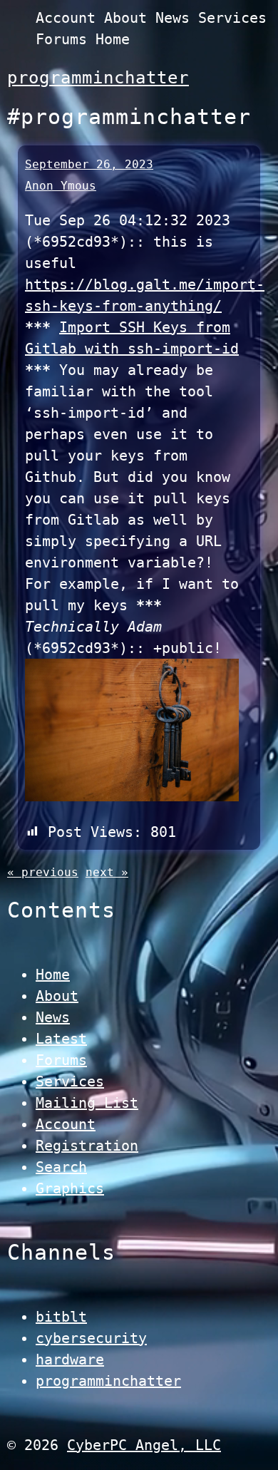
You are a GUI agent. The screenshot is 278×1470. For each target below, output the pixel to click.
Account (66, 17)
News (172, 17)
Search (61, 1167)
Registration (87, 1145)
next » (107, 872)
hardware (70, 1359)
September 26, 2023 (89, 164)
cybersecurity (91, 1338)
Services (232, 17)
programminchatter (98, 78)
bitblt (61, 1316)
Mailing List (87, 1102)
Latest (61, 1038)
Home (113, 39)
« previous (42, 872)
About (125, 17)
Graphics (70, 1188)
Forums (61, 39)
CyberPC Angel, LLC (144, 1445)
